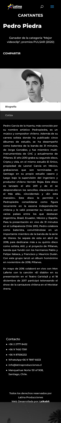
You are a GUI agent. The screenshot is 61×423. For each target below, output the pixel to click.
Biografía (10, 106)
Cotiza (9, 115)
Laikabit (44, 401)
